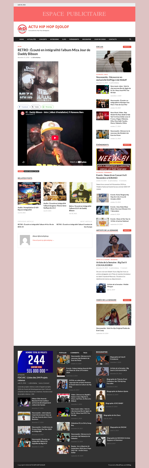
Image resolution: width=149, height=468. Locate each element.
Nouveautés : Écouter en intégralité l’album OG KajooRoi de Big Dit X (41, 441)
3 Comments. (123, 181)
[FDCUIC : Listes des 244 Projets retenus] (35, 352)
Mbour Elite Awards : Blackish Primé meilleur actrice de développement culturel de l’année (41, 402)
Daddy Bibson (29, 171)
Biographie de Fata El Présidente (117, 358)
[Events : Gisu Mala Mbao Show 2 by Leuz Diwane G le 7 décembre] (102, 207)
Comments (74, 353)
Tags (85, 353)
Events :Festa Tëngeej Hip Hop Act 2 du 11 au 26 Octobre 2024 (119, 197)
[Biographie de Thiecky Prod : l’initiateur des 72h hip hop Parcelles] (100, 379)
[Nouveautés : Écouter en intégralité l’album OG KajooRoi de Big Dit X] (24, 439)
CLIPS (64, 39)
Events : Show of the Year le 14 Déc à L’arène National (120, 220)
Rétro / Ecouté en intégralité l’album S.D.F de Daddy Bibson (80, 208)
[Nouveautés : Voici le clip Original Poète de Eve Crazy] (113, 314)
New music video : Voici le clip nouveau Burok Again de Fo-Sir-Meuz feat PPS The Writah (120, 89)
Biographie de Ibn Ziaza (112, 415)
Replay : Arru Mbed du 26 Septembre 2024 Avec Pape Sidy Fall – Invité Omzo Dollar (81, 449)
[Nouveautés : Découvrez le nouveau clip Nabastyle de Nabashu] (63, 434)
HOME (21, 39)
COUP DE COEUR (100, 39)
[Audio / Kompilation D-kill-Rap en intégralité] (29, 194)
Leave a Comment (44, 383)
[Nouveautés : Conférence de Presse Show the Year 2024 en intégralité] (24, 427)
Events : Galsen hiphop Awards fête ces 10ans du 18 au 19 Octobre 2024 (79, 370)
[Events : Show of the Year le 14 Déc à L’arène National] (102, 219)
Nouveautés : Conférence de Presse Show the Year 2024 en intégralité (42, 429)
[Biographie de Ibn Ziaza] (99, 415)
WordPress (119, 465)
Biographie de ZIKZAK (118, 427)
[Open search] (130, 39)
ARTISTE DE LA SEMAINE (103, 259)
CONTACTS (113, 39)
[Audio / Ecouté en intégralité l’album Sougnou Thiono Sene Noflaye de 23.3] (55, 192)
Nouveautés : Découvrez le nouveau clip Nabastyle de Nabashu (81, 436)
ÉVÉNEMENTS (74, 39)
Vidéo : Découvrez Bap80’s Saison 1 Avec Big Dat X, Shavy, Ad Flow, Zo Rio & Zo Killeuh (81, 398)
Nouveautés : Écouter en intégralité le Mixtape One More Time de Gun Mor (119, 102)
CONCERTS (43, 39)
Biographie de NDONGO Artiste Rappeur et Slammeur (118, 439)
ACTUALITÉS (31, 39)
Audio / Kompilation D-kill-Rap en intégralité (28, 208)
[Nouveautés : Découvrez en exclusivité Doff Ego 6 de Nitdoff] (113, 52)
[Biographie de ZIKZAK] (102, 427)
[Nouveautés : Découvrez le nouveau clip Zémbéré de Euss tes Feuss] (102, 131)
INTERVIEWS (54, 39)
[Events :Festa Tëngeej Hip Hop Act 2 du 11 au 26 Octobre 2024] (102, 195)
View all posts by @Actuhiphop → (43, 240)
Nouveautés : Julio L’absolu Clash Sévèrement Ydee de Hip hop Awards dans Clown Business (42, 416)
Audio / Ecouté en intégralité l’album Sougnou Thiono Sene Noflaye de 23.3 (54, 205)
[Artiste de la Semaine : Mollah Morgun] (101, 284)
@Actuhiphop (36, 57)
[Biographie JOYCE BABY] (100, 403)
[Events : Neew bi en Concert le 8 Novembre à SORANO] (113, 160)
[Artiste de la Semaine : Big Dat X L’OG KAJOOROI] (113, 246)
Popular (62, 353)
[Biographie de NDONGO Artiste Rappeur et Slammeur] (101, 438)
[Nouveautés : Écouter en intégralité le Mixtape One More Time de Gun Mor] (102, 101)
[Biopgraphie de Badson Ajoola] (100, 391)
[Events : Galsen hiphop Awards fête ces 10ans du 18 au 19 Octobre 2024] (61, 368)
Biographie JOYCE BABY (114, 403)
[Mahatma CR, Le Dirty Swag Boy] (63, 423)
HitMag (128, 465)
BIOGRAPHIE (86, 39)
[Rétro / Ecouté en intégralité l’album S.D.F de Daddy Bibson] (80, 193)
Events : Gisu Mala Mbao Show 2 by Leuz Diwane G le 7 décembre (120, 209)
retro (37, 171)
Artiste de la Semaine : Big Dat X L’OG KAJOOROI (119, 369)
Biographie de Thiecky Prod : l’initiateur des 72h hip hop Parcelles (117, 381)
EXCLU (106, 74)
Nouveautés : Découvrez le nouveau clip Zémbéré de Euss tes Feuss (120, 133)
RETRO (19, 46)
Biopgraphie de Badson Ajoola (117, 391)
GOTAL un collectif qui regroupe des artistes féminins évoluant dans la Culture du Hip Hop (80, 383)
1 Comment (123, 268)
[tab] (62, 353)
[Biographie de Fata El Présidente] (102, 357)
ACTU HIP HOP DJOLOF (48, 26)
